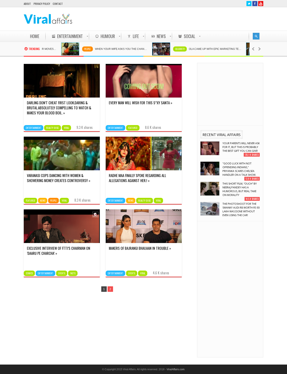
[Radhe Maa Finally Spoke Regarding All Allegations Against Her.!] (144, 169)
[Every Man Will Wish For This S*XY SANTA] (144, 96)
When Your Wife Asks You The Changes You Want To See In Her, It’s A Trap (115, 49)
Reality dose (52, 128)
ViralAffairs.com (175, 369)
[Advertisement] (186, 18)
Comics (29, 273)
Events (61, 273)
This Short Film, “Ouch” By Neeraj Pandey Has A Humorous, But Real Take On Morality (239, 189)
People (79, 49)
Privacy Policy (42, 3)
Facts (72, 273)
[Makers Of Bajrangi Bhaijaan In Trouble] (144, 242)
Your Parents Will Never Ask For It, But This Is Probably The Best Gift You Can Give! (241, 147)
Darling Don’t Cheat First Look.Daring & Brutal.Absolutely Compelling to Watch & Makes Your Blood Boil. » (59, 107)
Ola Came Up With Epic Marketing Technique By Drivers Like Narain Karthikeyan (209, 49)
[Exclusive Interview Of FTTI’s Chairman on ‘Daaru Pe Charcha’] (62, 242)
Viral (66, 128)
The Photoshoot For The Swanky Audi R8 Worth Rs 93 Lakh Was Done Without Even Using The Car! (241, 209)
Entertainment (33, 128)
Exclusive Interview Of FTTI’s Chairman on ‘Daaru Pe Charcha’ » (58, 251)
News (42, 200)
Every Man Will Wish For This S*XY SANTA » (140, 102)
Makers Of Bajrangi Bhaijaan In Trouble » (140, 248)
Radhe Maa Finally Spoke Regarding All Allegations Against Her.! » (137, 178)
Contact (58, 3)
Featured (132, 128)
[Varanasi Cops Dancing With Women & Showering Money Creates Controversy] (62, 169)
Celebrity (171, 49)
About (27, 3)
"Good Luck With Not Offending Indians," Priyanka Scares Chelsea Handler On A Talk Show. (239, 169)
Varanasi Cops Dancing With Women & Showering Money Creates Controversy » (58, 178)
